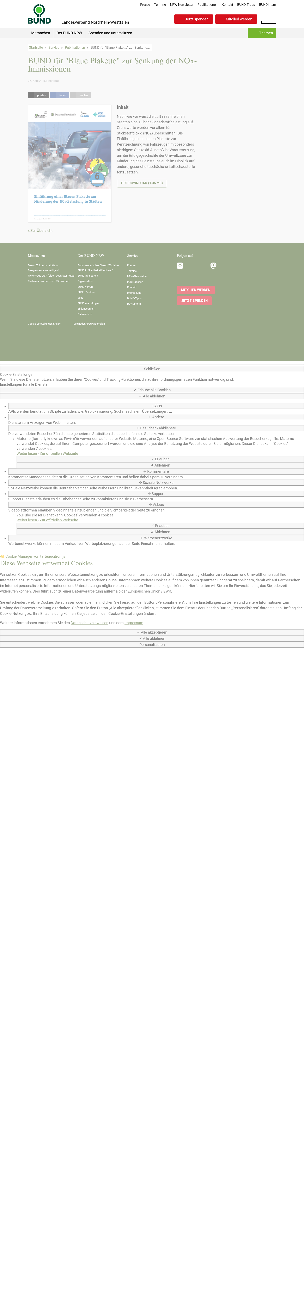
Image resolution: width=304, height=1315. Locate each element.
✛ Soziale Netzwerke (156, 482)
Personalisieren (152, 644)
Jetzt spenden (196, 19)
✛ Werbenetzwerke (156, 538)
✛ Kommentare (156, 471)
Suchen (273, 18)
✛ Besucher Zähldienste (156, 428)
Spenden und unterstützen (110, 33)
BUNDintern (267, 5)
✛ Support (156, 493)
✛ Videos (156, 504)
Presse (145, 5)
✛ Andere (156, 417)
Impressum (133, 623)
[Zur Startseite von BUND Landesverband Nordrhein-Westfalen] (39, 14)
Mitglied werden (239, 19)
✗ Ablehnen (160, 465)
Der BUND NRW (69, 33)
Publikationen (207, 5)
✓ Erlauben (160, 459)
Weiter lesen (27, 453)
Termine (160, 5)
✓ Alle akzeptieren (152, 632)
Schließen (152, 369)
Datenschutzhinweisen (89, 623)
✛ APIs (156, 406)
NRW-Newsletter (181, 5)
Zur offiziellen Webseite (59, 453)
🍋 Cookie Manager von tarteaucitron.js (32, 556)
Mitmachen (40, 33)
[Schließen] (152, 364)
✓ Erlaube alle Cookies (152, 390)
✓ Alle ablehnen (152, 396)
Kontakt (227, 5)
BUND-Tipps (246, 5)
